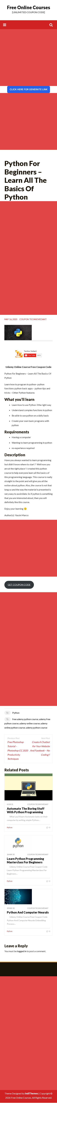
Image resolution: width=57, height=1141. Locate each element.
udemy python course (36, 727)
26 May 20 (10, 854)
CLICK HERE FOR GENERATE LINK (29, 89)
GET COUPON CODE (19, 584)
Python (15, 712)
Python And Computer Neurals (28, 912)
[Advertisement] (28, 57)
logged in (21, 951)
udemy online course (29, 723)
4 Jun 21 (10, 804)
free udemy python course (25, 719)
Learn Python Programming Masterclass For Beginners (25, 860)
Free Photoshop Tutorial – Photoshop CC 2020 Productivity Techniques (17, 750)
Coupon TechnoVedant (33, 319)
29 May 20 (10, 908)
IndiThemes (31, 1093)
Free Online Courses (28, 7)
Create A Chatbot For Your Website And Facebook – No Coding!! (40, 748)
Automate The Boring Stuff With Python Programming (25, 810)
